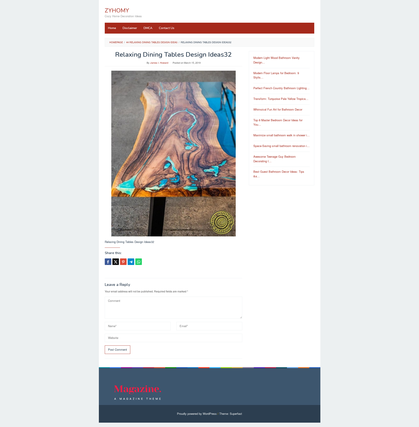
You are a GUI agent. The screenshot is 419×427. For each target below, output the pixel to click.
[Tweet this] (115, 261)
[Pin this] (123, 261)
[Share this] (108, 261)
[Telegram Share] (131, 261)
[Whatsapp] (138, 261)
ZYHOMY (117, 10)
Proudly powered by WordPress (197, 414)
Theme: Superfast (230, 414)
